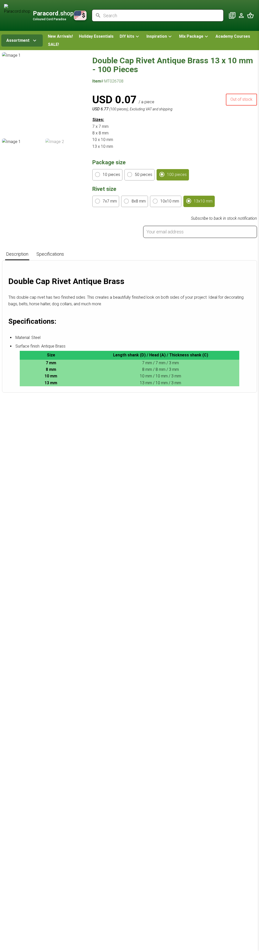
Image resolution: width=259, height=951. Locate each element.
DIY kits (127, 36)
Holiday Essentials (96, 36)
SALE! (53, 44)
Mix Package (191, 36)
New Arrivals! (60, 36)
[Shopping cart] (250, 15)
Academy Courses (232, 36)
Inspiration (156, 36)
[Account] (241, 15)
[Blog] (232, 15)
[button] (130, 36)
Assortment (18, 40)
